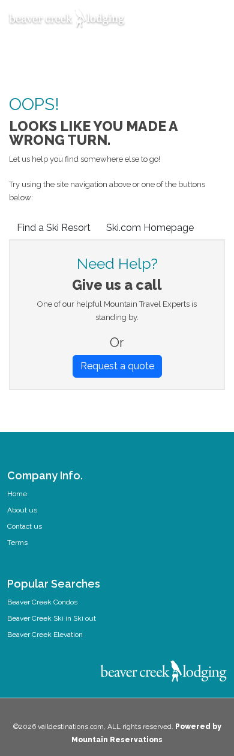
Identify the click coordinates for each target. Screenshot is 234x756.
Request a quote (117, 366)
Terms (17, 542)
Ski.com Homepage (150, 227)
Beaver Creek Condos (42, 602)
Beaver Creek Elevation (45, 634)
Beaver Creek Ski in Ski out (51, 618)
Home (17, 494)
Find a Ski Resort (54, 227)
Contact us (24, 526)
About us (22, 510)
